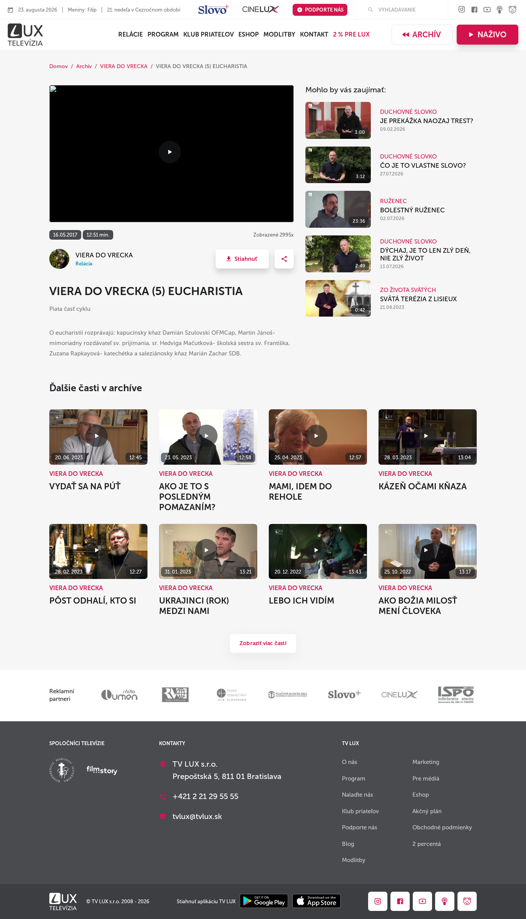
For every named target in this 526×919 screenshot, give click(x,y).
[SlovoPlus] (213, 10)
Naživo (491, 34)
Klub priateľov (208, 34)
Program (163, 34)
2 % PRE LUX (351, 34)
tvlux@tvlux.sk (197, 816)
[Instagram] (461, 10)
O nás (349, 762)
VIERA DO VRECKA (123, 66)
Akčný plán (427, 811)
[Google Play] (264, 901)
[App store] (316, 901)
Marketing (425, 762)
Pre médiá (425, 778)
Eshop (420, 794)
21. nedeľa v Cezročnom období (143, 10)
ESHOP (248, 34)
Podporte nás (324, 10)
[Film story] (102, 771)
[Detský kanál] (512, 10)
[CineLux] (260, 10)
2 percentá (426, 844)
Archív (426, 34)
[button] (242, 259)
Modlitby (279, 34)
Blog (348, 844)
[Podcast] (500, 10)
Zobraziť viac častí (263, 643)
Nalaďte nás (357, 794)
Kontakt (314, 34)
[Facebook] (474, 10)
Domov (58, 66)
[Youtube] (487, 10)
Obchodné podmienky (442, 827)
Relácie (130, 34)
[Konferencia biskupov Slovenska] (61, 771)
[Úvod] (25, 35)
